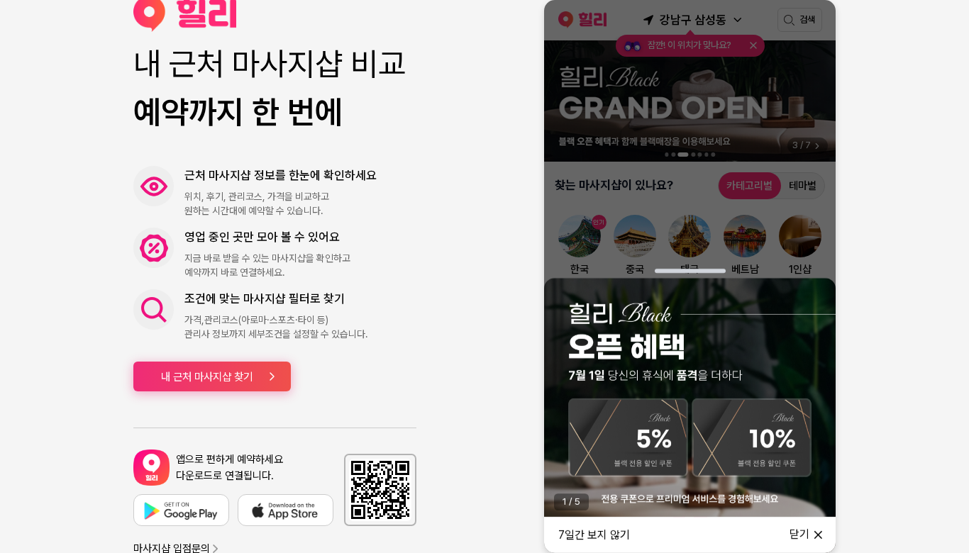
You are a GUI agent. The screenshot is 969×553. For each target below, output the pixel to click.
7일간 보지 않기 (594, 535)
